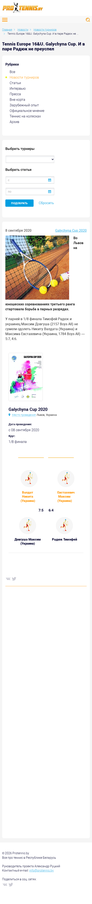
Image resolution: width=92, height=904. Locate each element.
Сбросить (46, 203)
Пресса (15, 94)
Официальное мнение (27, 111)
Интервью (18, 88)
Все (12, 72)
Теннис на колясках (25, 116)
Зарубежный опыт (24, 105)
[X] (13, 578)
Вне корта (17, 100)
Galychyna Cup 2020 (71, 231)
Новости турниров (24, 77)
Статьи (15, 83)
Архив (14, 122)
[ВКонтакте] (7, 578)
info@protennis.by (41, 870)
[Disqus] (46, 654)
